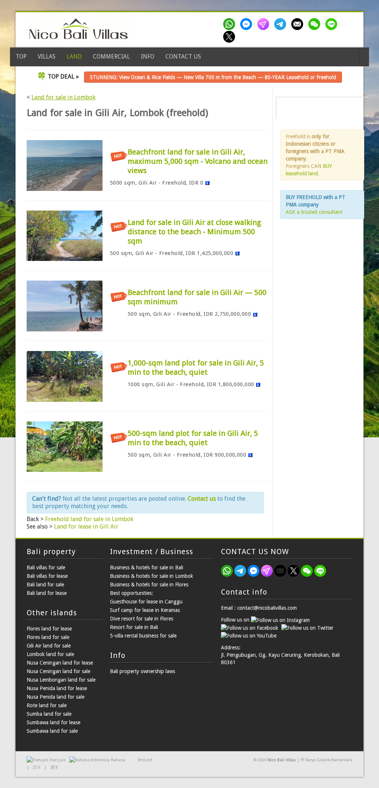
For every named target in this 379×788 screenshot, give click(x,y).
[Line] (332, 24)
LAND (74, 56)
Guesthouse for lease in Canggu (146, 602)
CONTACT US (183, 56)
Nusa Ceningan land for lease (60, 663)
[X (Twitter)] (230, 37)
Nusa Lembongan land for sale (61, 680)
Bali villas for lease (47, 576)
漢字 (54, 767)
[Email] (298, 24)
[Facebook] (247, 24)
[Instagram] (264, 24)
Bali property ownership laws (142, 671)
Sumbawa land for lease (53, 722)
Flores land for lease (49, 629)
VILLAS (47, 56)
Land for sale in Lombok (63, 97)
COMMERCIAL (111, 56)
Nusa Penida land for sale (55, 697)
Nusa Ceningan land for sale (58, 671)
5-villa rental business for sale (143, 636)
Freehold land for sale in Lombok (89, 519)
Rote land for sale (47, 705)
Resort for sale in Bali (134, 627)
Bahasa (118, 760)
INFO (147, 56)
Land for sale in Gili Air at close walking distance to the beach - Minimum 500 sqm (194, 231)
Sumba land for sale (49, 714)
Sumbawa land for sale (52, 731)
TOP (21, 56)
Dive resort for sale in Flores (141, 619)
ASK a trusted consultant (314, 212)
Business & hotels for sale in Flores (149, 584)
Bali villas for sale (46, 567)
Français (58, 760)
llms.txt (145, 760)
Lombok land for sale (50, 654)
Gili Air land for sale (49, 646)
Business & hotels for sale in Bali (146, 567)
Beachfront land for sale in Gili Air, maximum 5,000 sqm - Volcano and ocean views (198, 161)
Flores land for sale (48, 637)
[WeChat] (315, 24)
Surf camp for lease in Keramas (145, 610)
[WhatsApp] (230, 24)
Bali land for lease (47, 593)
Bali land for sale (45, 584)
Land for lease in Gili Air (86, 526)
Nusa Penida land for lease (57, 688)
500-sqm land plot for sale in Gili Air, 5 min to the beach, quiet (193, 438)
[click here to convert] (207, 182)
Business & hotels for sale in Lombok (151, 576)
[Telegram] (281, 24)
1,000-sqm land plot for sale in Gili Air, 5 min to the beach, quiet (196, 367)
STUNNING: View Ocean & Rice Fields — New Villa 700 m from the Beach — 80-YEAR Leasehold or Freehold (213, 77)
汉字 (37, 767)
